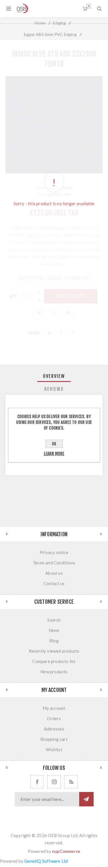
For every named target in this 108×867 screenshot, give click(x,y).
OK (54, 443)
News (54, 630)
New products (53, 671)
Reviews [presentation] (54, 389)
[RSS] (71, 782)
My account (54, 708)
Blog (54, 640)
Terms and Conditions (54, 562)
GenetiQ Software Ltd (46, 861)
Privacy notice (54, 552)
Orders (54, 718)
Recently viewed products (54, 650)
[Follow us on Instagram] (54, 782)
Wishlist (54, 749)
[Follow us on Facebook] (37, 782)
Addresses (54, 728)
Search (53, 619)
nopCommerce (66, 851)
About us (54, 573)
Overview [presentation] (54, 376)
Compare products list (53, 661)
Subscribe (86, 799)
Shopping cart (88, 6)
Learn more (54, 453)
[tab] (54, 376)
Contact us (54, 583)
